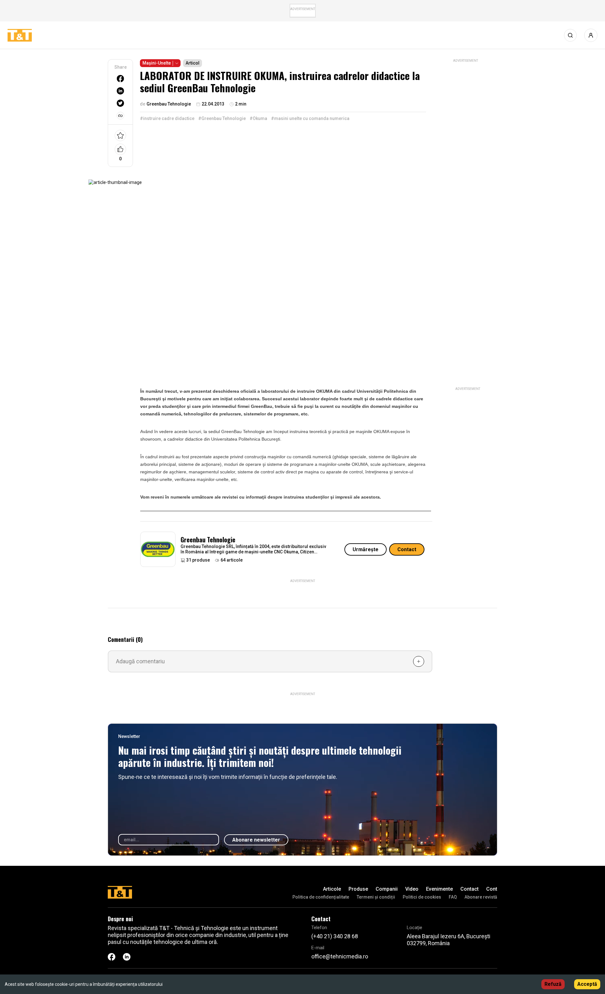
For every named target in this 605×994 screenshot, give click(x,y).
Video (411, 889)
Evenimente (439, 889)
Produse (358, 889)
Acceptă (587, 984)
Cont (491, 889)
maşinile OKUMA (372, 431)
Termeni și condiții (376, 897)
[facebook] (120, 78)
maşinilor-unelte (156, 479)
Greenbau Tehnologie (208, 539)
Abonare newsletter (256, 840)
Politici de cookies (422, 897)
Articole (332, 889)
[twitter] (120, 103)
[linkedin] (120, 90)
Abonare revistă (480, 897)
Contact (406, 549)
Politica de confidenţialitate (320, 897)
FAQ (453, 897)
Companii (387, 889)
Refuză (553, 984)
